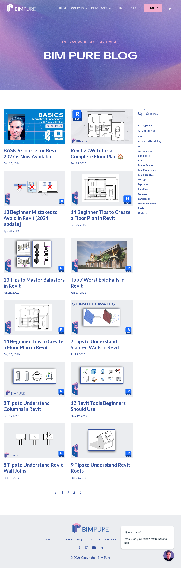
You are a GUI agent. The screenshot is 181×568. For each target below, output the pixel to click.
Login (168, 8)
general (142, 193)
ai (139, 146)
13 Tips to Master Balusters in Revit (34, 283)
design (142, 179)
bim (140, 160)
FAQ (79, 539)
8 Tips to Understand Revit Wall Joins (33, 468)
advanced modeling (149, 141)
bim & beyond (146, 165)
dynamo (143, 184)
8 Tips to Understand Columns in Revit (27, 406)
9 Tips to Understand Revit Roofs (100, 468)
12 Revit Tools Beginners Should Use (98, 406)
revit (141, 208)
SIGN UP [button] (153, 7)
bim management (148, 169)
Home (63, 7)
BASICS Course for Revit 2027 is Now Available (31, 153)
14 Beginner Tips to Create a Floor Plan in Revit (101, 215)
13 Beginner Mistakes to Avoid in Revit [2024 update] (31, 218)
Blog (118, 7)
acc (140, 136)
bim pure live (146, 174)
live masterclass (148, 203)
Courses (66, 539)
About (50, 539)
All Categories (146, 130)
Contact (133, 7)
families (143, 189)
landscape (144, 198)
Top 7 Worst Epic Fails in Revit (97, 283)
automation (145, 150)
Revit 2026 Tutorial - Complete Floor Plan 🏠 (97, 153)
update (142, 212)
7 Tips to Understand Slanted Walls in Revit (95, 344)
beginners (144, 155)
